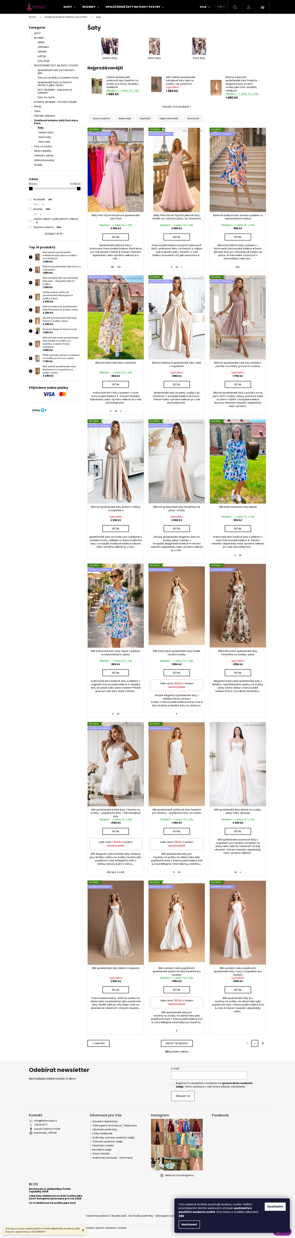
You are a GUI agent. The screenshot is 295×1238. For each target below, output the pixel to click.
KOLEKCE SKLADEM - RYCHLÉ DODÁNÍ (55, 102)
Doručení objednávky (105, 1121)
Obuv (37, 111)
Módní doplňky (42, 151)
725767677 (41, 1125)
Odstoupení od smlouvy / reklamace (114, 1125)
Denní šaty (44, 137)
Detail (116, 237)
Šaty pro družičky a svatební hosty (58, 77)
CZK (220, 6)
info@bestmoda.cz (45, 1120)
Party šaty (44, 141)
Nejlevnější (125, 118)
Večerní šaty (45, 132)
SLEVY (37, 33)
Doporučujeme (101, 118)
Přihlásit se (183, 1096)
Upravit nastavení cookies (111, 1228)
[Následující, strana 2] (254, 1043)
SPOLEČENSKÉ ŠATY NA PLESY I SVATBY (56, 65)
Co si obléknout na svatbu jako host (52, 1203)
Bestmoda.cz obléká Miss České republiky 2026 (50, 1190)
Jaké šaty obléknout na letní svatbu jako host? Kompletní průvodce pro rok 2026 (55, 1197)
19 (263, 1043)
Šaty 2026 (43, 61)
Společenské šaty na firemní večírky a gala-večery (55, 84)
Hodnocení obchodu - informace (112, 1157)
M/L (238, 267)
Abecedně (193, 118)
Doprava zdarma (47, 227)
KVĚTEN (42, 56)
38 (112, 267)
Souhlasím (275, 1207)
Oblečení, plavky (44, 155)
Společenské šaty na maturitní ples (56, 71)
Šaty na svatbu (43, 146)
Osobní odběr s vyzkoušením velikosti (55, 220)
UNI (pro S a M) (116, 872)
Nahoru (100, 1043)
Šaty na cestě (46, 97)
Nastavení (189, 1224)
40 (119, 267)
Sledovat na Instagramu (179, 1175)
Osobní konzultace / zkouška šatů (106, 1216)
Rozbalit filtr (53, 233)
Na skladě (42, 199)
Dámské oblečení (44, 115)
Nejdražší (145, 118)
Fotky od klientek (102, 1133)
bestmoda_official (45, 1132)
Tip (37, 214)
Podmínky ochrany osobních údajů (113, 1137)
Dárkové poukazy (44, 160)
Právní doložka (101, 1153)
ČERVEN (42, 51)
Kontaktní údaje (101, 1149)
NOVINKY (39, 38)
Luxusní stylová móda (47, 1129)
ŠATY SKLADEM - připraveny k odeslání (55, 91)
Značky (38, 165)
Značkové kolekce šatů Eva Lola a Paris (56, 122)
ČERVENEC (43, 47)
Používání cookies (103, 1145)
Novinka (41, 209)
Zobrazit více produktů (175, 106)
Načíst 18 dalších (177, 1043)
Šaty (41, 128)
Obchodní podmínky (104, 1129)
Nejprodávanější (168, 118)
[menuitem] (69, 7)
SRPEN (41, 42)
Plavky (38, 106)
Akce (38, 204)
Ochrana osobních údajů (107, 1141)
